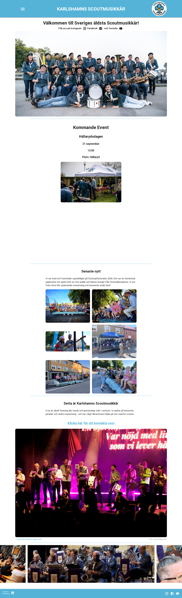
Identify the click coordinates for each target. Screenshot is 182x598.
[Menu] (22, 9)
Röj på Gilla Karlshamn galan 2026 (29, 539)
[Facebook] (100, 28)
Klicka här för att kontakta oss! (91, 423)
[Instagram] (84, 28)
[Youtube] (120, 28)
